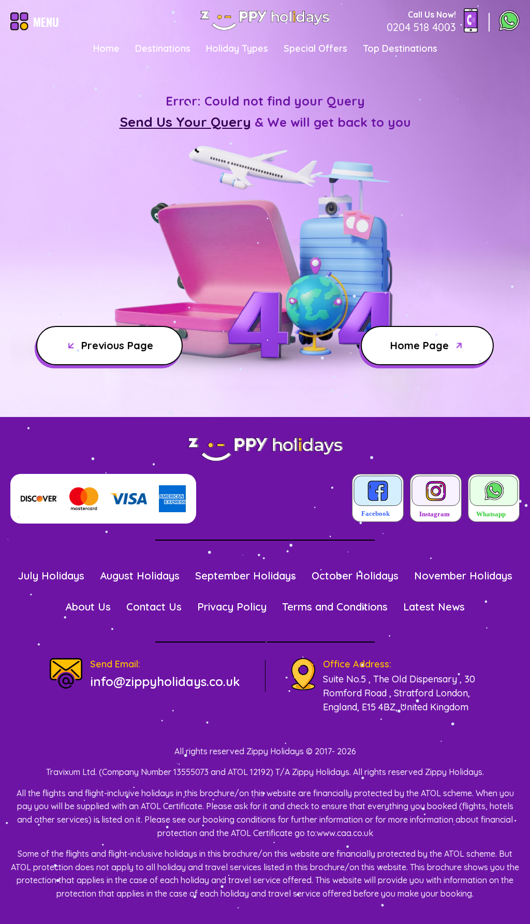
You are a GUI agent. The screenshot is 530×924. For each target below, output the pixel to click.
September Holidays (245, 575)
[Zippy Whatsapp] (494, 499)
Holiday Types (237, 48)
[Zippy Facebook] (378, 499)
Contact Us (154, 606)
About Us (88, 606)
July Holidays (51, 575)
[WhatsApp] (509, 21)
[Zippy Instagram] (436, 499)
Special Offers (315, 48)
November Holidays (463, 575)
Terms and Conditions (335, 606)
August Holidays (140, 575)
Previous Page (117, 345)
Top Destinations (400, 48)
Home (106, 48)
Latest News (434, 606)
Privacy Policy (232, 606)
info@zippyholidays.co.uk (165, 681)
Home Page (419, 345)
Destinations (162, 48)
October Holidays (355, 575)
